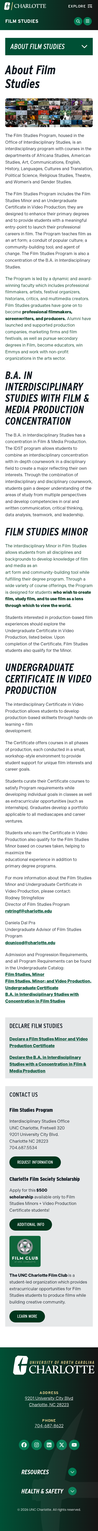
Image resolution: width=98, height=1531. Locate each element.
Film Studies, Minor (24, 974)
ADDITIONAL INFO (30, 1224)
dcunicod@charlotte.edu (30, 942)
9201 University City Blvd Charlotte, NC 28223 (49, 1402)
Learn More (27, 1316)
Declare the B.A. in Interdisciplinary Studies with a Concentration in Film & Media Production (47, 1064)
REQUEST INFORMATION (35, 1162)
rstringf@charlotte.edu (28, 911)
